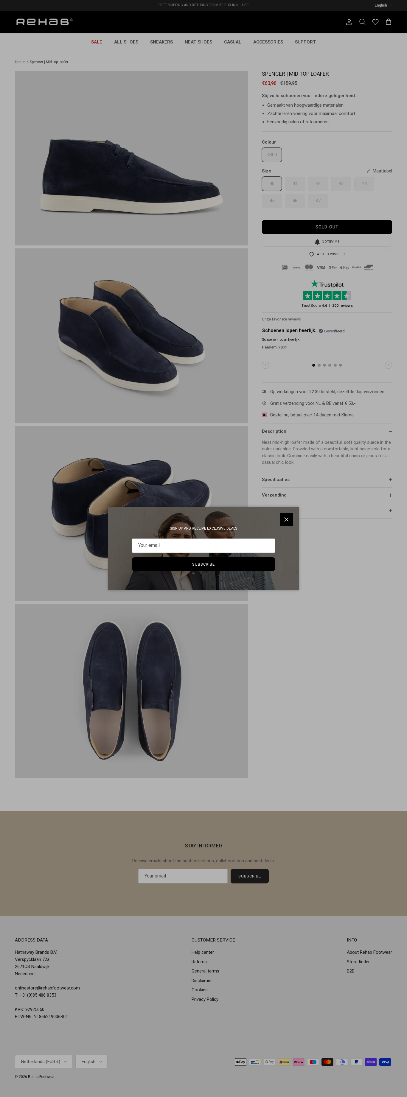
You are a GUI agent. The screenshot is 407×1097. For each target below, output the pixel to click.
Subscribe (203, 564)
